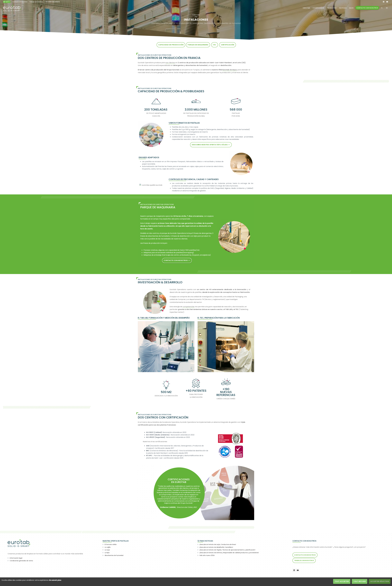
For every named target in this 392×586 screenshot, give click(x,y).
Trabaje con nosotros (304, 560)
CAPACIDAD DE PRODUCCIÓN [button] (171, 45)
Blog (351, 8)
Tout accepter (342, 581)
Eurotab (306, 8)
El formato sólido (111, 544)
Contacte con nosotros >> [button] (177, 260)
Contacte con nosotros (367, 8)
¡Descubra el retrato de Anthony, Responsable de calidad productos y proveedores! (229, 553)
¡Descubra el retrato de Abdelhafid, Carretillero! (216, 547)
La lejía (107, 553)
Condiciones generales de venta (21, 561)
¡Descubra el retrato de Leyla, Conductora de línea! (218, 544)
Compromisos (318, 8)
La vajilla (107, 547)
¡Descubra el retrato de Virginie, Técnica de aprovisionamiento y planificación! (227, 550)
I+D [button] (214, 45)
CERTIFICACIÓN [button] (227, 45)
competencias (188, 306)
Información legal (16, 558)
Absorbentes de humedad (114, 555)
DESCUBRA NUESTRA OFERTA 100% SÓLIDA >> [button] (211, 144)
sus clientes (170, 62)
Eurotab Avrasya (230, 70)
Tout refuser (359, 581)
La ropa (107, 550)
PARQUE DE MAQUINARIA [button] (198, 45)
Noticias (343, 8)
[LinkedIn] (294, 570)
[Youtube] (297, 570)
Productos (331, 8)
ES (387, 8)
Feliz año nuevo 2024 (207, 555)
